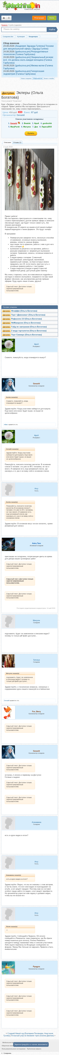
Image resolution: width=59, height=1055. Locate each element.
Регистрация (39, 18)
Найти (52, 29)
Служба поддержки (14, 25)
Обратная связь (8, 1046)
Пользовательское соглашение (14, 1049)
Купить (31, 133)
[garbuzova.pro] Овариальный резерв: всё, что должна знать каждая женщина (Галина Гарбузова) (28, 60)
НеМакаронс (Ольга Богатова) (26, 323)
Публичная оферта (34, 1049)
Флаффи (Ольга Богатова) (24, 311)
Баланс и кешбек (49, 78)
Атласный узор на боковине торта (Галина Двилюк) (32, 1036)
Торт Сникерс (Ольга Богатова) (26, 335)
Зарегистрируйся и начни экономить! (31, 1044)
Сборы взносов (37, 78)
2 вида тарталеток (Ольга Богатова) (29, 331)
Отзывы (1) (17, 142)
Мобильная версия (9, 1042)
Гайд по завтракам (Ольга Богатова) (29, 327)
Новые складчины (26, 78)
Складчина (7, 1053)
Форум (3, 18)
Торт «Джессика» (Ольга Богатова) (28, 315)
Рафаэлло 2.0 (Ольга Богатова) (26, 319)
